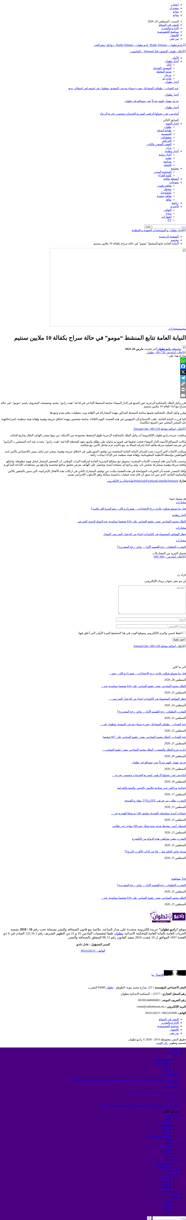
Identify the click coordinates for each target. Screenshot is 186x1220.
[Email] (93, 395)
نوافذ (168, 199)
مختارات (173, 328)
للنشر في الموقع (169, 24)
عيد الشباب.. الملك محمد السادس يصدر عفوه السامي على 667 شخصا (144, 737)
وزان (168, 147)
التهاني (167, 209)
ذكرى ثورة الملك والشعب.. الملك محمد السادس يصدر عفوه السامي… (144, 749)
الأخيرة (175, 206)
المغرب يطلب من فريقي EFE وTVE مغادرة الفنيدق (155, 800)
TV (169, 220)
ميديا (168, 213)
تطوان (167, 127)
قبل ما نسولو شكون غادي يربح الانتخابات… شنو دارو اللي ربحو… (147, 673)
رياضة (175, 202)
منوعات (174, 182)
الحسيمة (166, 133)
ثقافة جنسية (164, 196)
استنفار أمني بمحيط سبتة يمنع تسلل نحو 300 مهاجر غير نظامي (149, 826)
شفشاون (166, 137)
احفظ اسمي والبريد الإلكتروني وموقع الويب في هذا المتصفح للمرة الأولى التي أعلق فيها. (130, 633)
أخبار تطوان (172, 61)
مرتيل (167, 75)
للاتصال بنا (157, 974)
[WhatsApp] (93, 360)
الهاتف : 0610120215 (93, 950)
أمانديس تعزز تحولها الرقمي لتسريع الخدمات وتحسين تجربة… (149, 775)
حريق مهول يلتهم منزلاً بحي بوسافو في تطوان (151, 101)
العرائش (166, 140)
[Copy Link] (93, 384)
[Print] (93, 389)
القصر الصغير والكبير (158, 144)
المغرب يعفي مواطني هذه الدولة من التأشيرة (159, 838)
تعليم (168, 158)
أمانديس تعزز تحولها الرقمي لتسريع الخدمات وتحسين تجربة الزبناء (139, 113)
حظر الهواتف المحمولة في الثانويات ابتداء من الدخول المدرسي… (147, 698)
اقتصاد (167, 164)
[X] (93, 372)
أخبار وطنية (172, 151)
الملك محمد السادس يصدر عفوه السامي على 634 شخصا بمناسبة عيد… (143, 686)
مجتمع (175, 168)
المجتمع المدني (162, 171)
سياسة (167, 161)
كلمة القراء (164, 175)
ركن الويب (162, 1042)
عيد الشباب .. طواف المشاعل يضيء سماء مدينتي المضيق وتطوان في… (143, 724)
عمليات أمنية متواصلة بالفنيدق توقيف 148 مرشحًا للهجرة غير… (148, 813)
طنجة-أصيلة (164, 130)
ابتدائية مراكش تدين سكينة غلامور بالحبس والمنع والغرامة (151, 787)
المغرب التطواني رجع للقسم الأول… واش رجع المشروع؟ (151, 711)
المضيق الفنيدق (162, 68)
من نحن (174, 38)
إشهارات (166, 216)
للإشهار (174, 35)
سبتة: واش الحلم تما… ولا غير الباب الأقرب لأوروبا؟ (155, 851)
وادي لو (167, 78)
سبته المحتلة (163, 71)
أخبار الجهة (172, 123)
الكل (168, 64)
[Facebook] (93, 366)
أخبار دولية (165, 154)
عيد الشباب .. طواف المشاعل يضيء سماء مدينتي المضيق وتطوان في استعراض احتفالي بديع (123, 88)
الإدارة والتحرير (170, 28)
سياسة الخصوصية (168, 31)
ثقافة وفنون (164, 185)
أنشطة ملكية (171, 178)
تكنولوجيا (166, 192)
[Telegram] (93, 378)
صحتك (167, 189)
